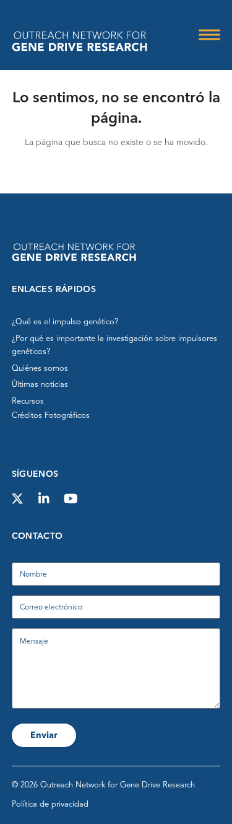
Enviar (44, 735)
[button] (209, 35)
